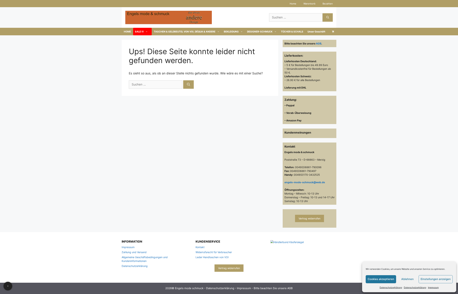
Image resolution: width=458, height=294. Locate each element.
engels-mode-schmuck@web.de (304, 182)
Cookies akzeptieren (381, 279)
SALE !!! (139, 31)
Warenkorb (309, 3)
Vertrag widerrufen (309, 218)
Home (293, 3)
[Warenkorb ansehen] (333, 31)
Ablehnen (407, 279)
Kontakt (200, 247)
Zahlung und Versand (134, 252)
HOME (127, 31)
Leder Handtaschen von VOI (212, 257)
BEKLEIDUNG (231, 31)
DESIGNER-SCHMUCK (259, 31)
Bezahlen (328, 3)
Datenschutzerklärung (391, 287)
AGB (318, 43)
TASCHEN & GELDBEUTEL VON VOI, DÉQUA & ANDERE (184, 31)
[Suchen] (328, 17)
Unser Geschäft (316, 31)
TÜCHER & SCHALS (292, 31)
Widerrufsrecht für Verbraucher (214, 252)
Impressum (433, 287)
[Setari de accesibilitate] (8, 286)
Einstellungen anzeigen (436, 279)
